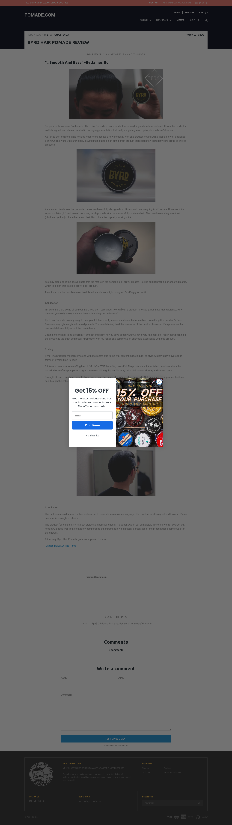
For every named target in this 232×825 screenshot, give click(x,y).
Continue (92, 425)
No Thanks (92, 435)
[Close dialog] (159, 382)
